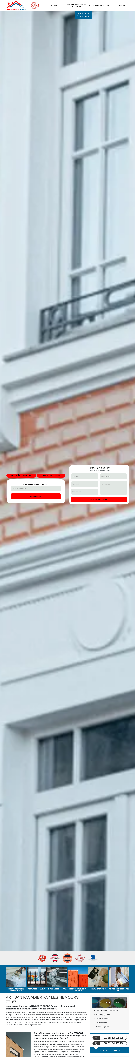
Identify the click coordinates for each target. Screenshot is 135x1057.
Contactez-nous (51, 475)
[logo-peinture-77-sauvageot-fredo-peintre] (15, 5)
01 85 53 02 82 (85, 14)
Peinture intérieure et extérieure (76, 5)
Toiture (121, 5)
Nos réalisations (21, 475)
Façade (54, 5)
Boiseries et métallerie (99, 5)
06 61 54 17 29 (85, 16)
